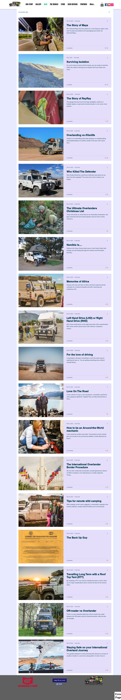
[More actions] (108, 21)
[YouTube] (109, 4)
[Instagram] (112, 4)
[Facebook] (106, 4)
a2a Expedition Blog (23, 12)
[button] (102, 4)
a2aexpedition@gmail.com (102, 1)
